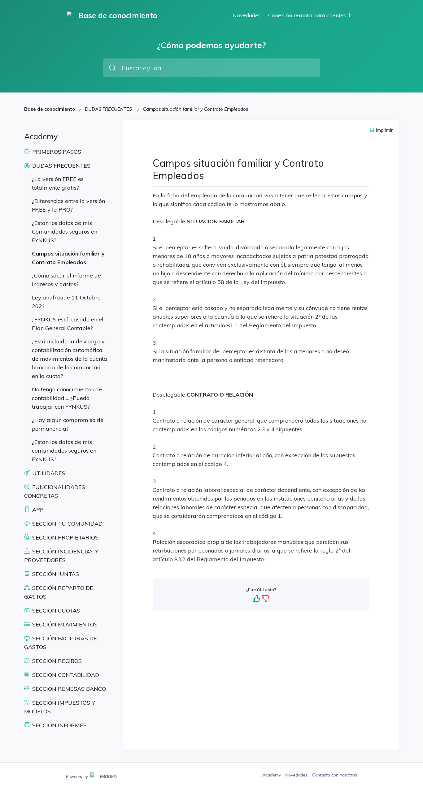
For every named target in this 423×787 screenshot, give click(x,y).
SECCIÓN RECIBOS (56, 660)
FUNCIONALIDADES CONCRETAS (54, 491)
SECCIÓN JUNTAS (55, 574)
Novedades (247, 15)
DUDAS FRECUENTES (109, 109)
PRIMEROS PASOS (56, 151)
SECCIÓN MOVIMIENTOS (64, 624)
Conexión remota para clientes (308, 15)
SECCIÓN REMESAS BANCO (68, 688)
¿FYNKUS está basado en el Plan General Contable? (67, 324)
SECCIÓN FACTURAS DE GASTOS (60, 643)
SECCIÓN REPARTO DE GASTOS (58, 592)
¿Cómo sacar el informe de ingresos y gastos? (66, 280)
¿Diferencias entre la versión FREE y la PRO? (68, 205)
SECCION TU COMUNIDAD (66, 523)
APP (37, 509)
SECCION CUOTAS (55, 610)
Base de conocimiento (49, 109)
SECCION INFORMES (59, 725)
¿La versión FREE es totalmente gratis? (58, 183)
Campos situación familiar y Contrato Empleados (195, 109)
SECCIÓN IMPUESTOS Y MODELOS (59, 707)
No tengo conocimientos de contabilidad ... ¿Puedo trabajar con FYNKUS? (67, 398)
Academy (272, 775)
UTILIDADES (48, 473)
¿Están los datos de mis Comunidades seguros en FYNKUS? (64, 231)
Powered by (91, 776)
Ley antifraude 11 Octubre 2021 (66, 302)
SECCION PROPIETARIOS (64, 537)
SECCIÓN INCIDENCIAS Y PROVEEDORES (61, 556)
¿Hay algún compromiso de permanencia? (67, 424)
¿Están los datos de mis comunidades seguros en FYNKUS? (64, 450)
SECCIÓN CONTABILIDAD (65, 674)
